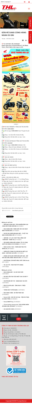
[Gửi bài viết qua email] (23, 40)
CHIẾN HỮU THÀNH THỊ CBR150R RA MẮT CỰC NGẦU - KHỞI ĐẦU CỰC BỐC (15, 252)
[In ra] (26, 40)
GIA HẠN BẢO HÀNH (9, 309)
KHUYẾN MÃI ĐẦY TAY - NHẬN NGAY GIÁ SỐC (15, 281)
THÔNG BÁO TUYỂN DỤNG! (11, 290)
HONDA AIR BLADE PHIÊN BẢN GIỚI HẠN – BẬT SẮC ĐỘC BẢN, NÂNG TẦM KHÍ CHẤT (15, 256)
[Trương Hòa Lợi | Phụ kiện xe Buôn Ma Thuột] (9, 7)
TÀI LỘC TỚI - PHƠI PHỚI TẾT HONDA (13, 265)
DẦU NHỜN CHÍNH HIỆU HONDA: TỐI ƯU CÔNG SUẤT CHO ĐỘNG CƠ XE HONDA (15, 243)
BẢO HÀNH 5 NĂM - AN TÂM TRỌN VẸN (14, 293)
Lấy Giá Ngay (30, 23)
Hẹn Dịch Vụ (30, 37)
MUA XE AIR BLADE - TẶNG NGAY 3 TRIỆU (14, 285)
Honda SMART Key (8, 301)
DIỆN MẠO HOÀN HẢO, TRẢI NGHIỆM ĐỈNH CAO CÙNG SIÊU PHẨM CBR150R (15, 225)
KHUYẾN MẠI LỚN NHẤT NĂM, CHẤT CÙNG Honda (16, 260)
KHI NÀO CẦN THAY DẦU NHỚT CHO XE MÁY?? (16, 276)
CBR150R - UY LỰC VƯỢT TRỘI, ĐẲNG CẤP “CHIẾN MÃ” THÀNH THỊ (14, 238)
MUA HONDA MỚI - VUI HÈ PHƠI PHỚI (13, 272)
